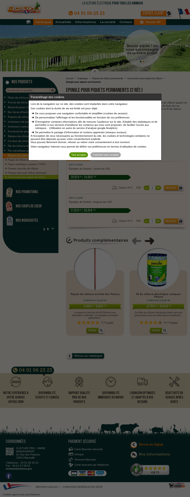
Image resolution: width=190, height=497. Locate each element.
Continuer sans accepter (106, 154)
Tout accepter (78, 154)
